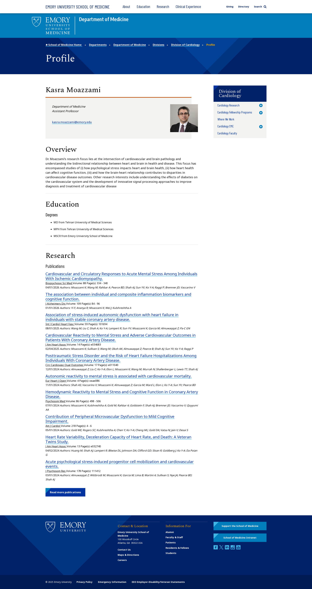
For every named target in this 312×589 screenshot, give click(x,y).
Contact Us (124, 549)
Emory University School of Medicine (78, 6)
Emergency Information (112, 581)
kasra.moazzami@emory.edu (72, 122)
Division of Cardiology (185, 45)
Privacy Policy (84, 581)
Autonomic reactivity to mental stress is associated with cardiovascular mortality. (119, 376)
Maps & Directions (128, 554)
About (126, 6)
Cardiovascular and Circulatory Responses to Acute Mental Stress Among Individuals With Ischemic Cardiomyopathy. (121, 276)
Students (171, 553)
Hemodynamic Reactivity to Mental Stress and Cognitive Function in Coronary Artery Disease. (122, 394)
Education (143, 6)
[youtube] (238, 548)
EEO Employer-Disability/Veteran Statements (158, 581)
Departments (98, 45)
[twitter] (221, 548)
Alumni (170, 532)
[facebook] (216, 548)
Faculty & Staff (174, 537)
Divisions (158, 45)
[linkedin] (227, 548)
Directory (243, 6)
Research (163, 6)
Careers (122, 560)
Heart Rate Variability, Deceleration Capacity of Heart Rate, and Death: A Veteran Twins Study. (118, 439)
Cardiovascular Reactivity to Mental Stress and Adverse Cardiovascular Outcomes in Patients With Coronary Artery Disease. (121, 337)
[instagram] (233, 548)
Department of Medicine (129, 45)
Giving (229, 6)
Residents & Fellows (177, 547)
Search (258, 6)
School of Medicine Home (65, 45)
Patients (171, 542)
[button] (65, 492)
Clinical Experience (188, 6)
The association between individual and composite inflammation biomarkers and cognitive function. (118, 296)
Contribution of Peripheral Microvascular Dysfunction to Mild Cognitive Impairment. (110, 419)
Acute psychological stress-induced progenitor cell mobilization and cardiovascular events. (120, 464)
